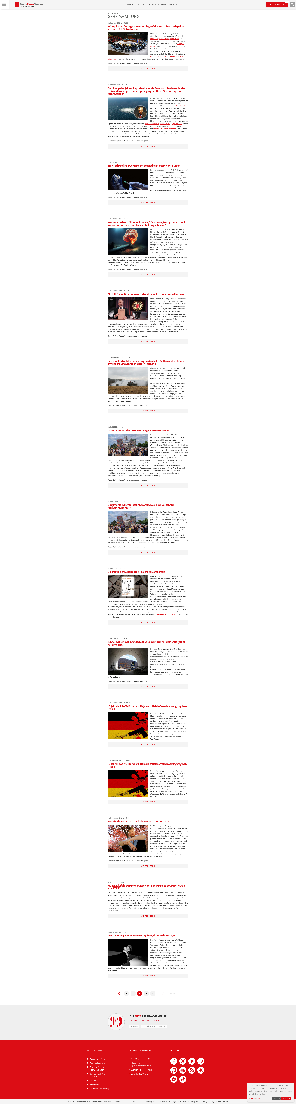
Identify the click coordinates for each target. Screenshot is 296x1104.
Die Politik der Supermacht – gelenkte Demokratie (136, 571)
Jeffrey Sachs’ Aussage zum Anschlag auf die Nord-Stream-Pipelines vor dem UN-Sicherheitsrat (146, 28)
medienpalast (222, 1101)
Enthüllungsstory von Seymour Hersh (164, 39)
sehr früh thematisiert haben (164, 129)
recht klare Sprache (178, 106)
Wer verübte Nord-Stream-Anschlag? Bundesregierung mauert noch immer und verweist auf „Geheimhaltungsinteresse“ (146, 223)
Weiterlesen (148, 69)
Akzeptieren (286, 1098)
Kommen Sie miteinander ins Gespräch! (147, 1020)
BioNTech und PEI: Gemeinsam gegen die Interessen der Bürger (144, 165)
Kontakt (93, 1080)
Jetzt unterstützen (279, 3)
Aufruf (134, 1026)
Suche (292, 4)
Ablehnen (276, 1098)
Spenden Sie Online (139, 1074)
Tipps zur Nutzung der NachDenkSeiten (99, 1068)
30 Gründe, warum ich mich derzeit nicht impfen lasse (138, 821)
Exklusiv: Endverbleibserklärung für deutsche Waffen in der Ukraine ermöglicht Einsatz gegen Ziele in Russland (146, 362)
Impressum (95, 1084)
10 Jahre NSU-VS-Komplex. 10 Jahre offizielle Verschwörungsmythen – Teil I (147, 765)
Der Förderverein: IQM (141, 1059)
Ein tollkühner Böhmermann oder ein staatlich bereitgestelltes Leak (146, 294)
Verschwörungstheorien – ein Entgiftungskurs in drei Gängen (142, 935)
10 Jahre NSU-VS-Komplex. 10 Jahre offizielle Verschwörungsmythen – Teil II (147, 708)
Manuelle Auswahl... (256, 1098)
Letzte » (171, 993)
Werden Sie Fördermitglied (142, 1070)
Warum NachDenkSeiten (100, 1059)
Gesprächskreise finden (154, 1026)
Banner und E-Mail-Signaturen (98, 1075)
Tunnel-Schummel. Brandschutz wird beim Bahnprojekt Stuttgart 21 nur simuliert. (146, 643)
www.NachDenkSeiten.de (91, 1101)
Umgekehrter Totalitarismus (167, 614)
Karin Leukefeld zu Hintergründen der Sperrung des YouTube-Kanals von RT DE (146, 887)
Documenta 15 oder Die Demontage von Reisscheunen (139, 430)
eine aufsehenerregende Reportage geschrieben (163, 124)
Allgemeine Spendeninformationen (141, 1064)
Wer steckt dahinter (98, 1063)
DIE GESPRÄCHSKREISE (148, 1016)
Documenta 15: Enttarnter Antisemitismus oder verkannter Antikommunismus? (141, 506)
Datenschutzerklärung (99, 1088)
